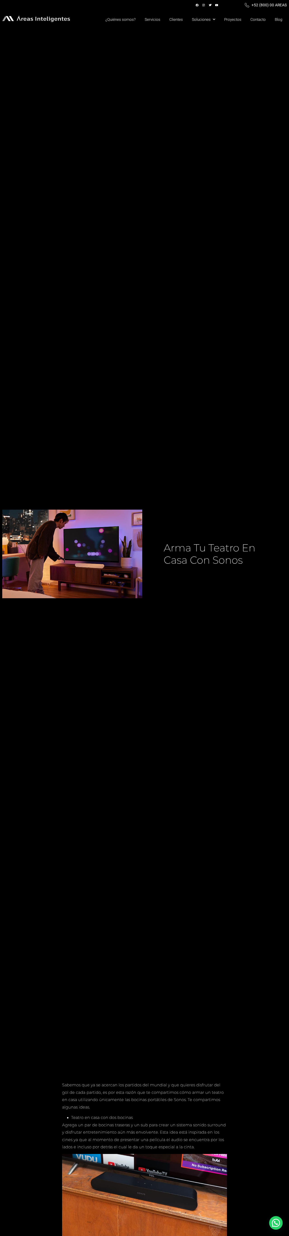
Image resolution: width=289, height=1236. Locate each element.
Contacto (258, 19)
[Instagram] (203, 5)
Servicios (152, 19)
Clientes (176, 19)
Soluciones (201, 19)
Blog (278, 19)
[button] (276, 1223)
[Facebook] (197, 5)
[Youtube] (216, 5)
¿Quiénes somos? (120, 19)
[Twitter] (210, 5)
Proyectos (232, 19)
